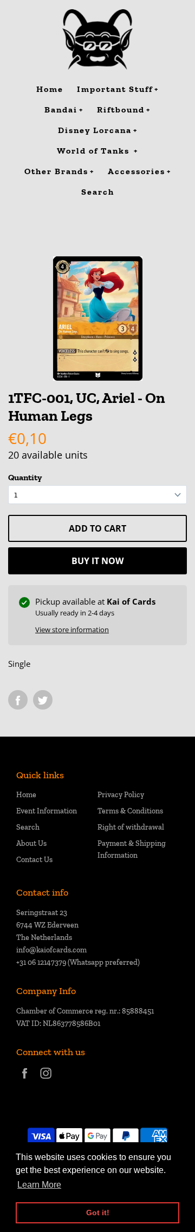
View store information (72, 629)
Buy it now (97, 561)
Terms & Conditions (130, 811)
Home (26, 794)
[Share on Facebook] (18, 700)
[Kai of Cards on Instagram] (45, 1080)
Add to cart (97, 528)
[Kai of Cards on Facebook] (24, 1080)
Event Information (46, 811)
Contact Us (34, 859)
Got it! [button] (97, 1212)
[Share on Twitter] (43, 700)
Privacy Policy (121, 794)
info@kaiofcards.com (51, 950)
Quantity (25, 477)
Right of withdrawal (131, 827)
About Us (31, 843)
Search (28, 827)
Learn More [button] (39, 1184)
